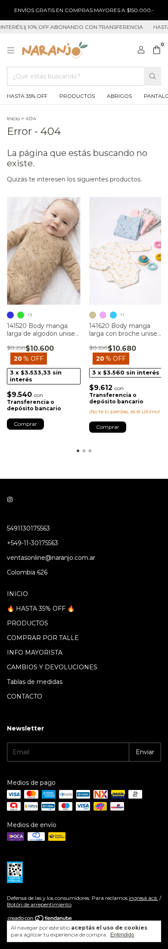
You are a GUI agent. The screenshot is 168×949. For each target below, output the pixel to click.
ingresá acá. (143, 898)
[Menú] (11, 50)
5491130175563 (28, 528)
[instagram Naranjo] (10, 500)
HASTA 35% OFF (27, 96)
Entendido (122, 935)
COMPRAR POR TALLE (43, 638)
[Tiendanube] (40, 920)
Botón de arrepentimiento (39, 904)
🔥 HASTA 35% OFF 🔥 (41, 608)
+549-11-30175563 (32, 543)
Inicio (13, 118)
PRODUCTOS (77, 96)
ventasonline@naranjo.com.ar (51, 558)
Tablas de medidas (34, 682)
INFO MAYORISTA (34, 652)
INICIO (17, 594)
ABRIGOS (119, 96)
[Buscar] (152, 76)
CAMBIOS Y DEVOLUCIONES (52, 667)
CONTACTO (24, 696)
